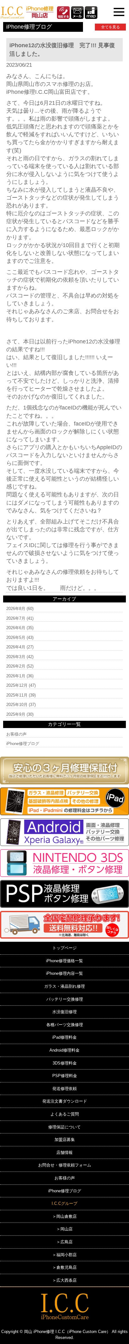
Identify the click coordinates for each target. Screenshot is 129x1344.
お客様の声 (16, 734)
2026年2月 (15, 666)
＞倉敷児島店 (64, 1267)
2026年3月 (15, 656)
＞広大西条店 (64, 1280)
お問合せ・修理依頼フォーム (64, 1165)
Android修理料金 (64, 1050)
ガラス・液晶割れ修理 (64, 986)
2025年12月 (17, 685)
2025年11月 (17, 695)
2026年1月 (15, 676)
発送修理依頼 (64, 1088)
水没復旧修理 (64, 1011)
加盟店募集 (64, 1139)
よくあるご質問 (64, 1114)
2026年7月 (15, 618)
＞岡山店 (64, 1229)
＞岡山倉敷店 (64, 1216)
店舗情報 (64, 1152)
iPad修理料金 (64, 1037)
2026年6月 (15, 627)
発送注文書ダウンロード (64, 1101)
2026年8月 (15, 608)
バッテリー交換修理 (64, 999)
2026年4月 (15, 647)
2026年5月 (15, 637)
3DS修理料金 (65, 1063)
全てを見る (110, 27)
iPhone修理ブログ (22, 743)
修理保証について (64, 1127)
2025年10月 (17, 704)
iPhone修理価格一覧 (64, 960)
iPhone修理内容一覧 (64, 973)
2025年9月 (15, 714)
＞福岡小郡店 (64, 1254)
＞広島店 (64, 1242)
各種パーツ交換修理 (64, 1024)
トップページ (64, 948)
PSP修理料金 (64, 1075)
